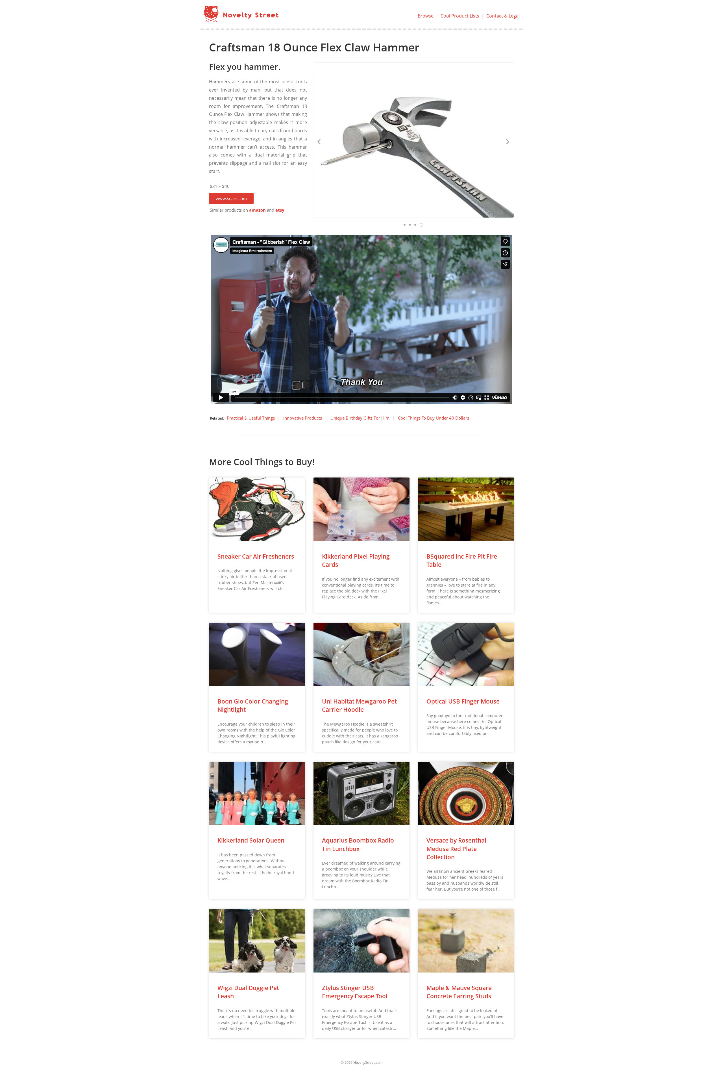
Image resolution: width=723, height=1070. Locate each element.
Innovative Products (302, 418)
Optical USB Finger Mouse (463, 701)
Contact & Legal (503, 16)
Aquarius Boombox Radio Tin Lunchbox (358, 844)
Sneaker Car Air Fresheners (255, 556)
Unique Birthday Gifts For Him (359, 418)
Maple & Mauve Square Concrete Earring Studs (459, 992)
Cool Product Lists (460, 16)
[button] (231, 198)
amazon (257, 210)
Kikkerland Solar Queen (250, 840)
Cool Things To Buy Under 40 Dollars (433, 418)
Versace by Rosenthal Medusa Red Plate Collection (456, 848)
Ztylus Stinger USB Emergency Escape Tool (354, 992)
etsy (279, 210)
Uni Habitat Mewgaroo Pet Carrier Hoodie (359, 705)
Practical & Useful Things (251, 418)
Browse (426, 16)
